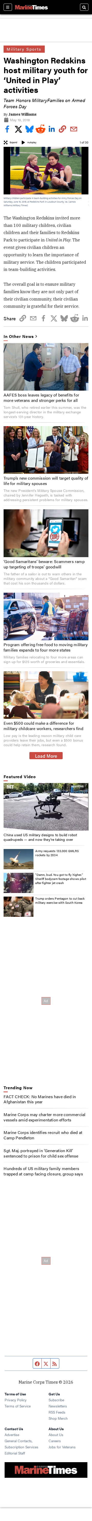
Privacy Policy (16, 1399)
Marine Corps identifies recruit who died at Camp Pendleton (43, 1135)
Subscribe (56, 1399)
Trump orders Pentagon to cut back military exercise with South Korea (60, 900)
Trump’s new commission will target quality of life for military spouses (46, 480)
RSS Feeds (57, 1412)
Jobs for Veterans (62, 1446)
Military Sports (24, 49)
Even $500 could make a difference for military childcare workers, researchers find (43, 725)
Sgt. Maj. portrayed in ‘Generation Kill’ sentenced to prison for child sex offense (41, 1153)
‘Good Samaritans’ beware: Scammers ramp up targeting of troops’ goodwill (44, 564)
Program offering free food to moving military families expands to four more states (46, 647)
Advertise (12, 1434)
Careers (55, 1440)
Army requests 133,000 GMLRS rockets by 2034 (57, 852)
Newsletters (58, 1405)
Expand (13, 142)
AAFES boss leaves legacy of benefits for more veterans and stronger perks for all (41, 397)
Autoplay (31, 142)
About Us (56, 1434)
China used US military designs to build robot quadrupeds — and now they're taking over (40, 837)
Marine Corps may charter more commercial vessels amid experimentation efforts (44, 1117)
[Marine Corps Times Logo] (31, 7)
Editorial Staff (15, 1453)
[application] (46, 807)
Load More (46, 755)
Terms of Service (18, 1405)
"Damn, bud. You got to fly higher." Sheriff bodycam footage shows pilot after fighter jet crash (60, 878)
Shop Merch (58, 1418)
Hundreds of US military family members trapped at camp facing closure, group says (43, 1171)
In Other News (19, 336)
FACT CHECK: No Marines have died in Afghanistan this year (40, 1099)
